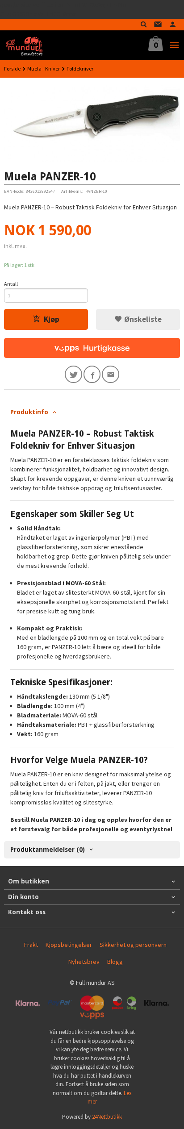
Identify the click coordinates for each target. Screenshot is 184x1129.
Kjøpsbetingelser (69, 945)
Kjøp (51, 319)
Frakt (31, 945)
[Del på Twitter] (73, 374)
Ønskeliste (142, 319)
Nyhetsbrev (84, 962)
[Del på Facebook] (92, 374)
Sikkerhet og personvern (133, 945)
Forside (12, 68)
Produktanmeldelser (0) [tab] (47, 849)
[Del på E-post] (110, 374)
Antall (11, 283)
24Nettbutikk (107, 1117)
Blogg (115, 962)
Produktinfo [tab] (29, 412)
